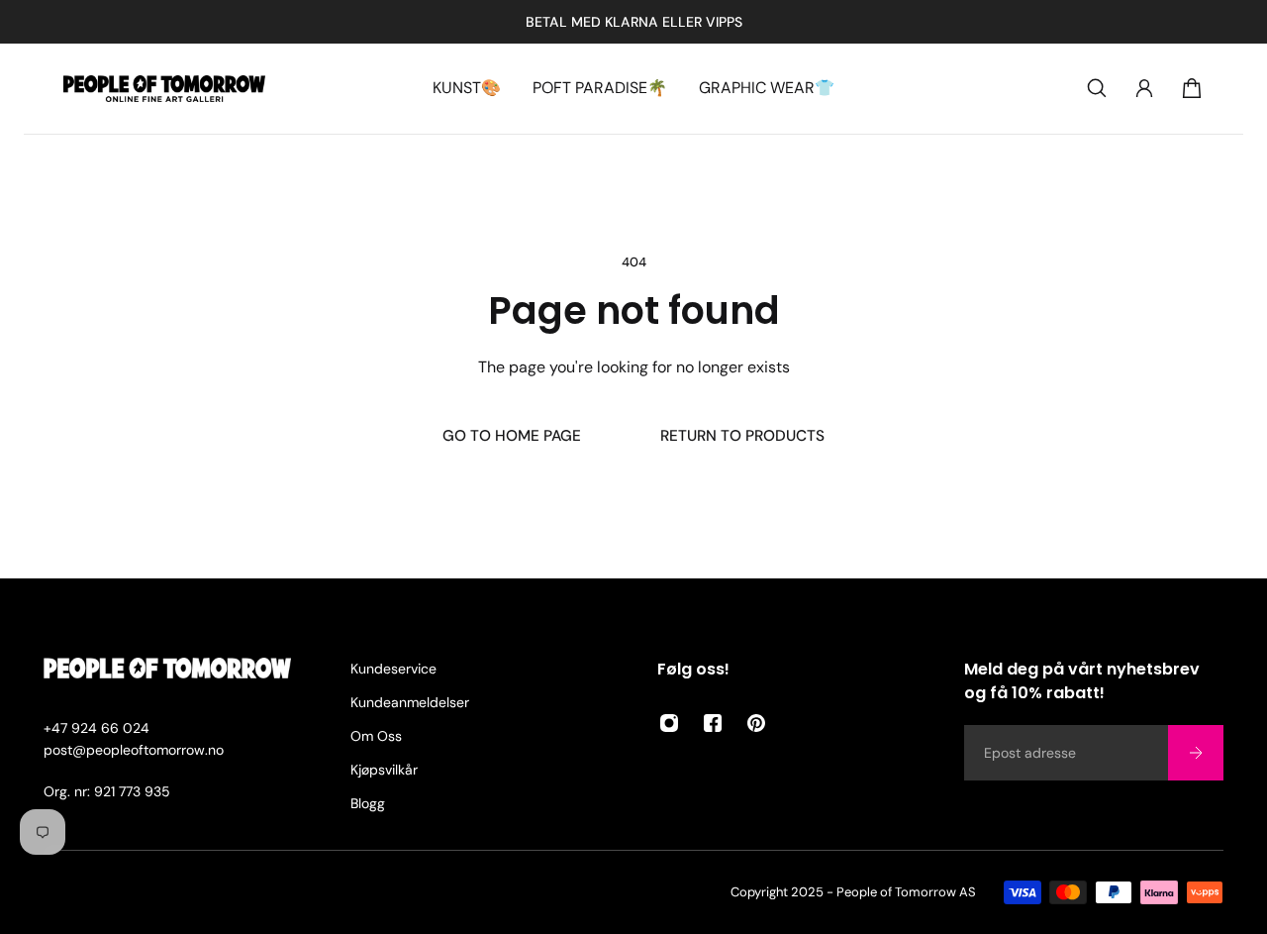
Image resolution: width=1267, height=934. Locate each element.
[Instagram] (669, 723)
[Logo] (164, 89)
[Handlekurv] (1192, 88)
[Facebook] (712, 723)
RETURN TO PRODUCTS (742, 436)
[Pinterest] (756, 723)
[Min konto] (1144, 88)
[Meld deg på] (1195, 752)
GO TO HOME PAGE (511, 436)
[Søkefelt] (1097, 88)
